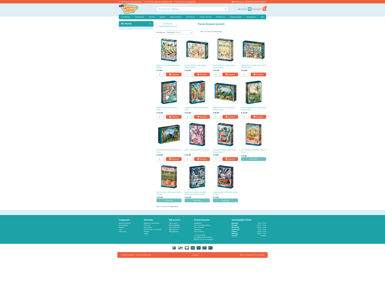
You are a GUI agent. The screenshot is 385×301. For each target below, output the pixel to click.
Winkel (146, 233)
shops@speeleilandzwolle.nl (203, 237)
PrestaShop (195, 255)
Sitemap (146, 231)
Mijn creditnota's (174, 227)
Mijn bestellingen (174, 225)
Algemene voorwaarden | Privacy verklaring (252, 255)
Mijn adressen (173, 229)
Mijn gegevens (173, 231)
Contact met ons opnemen (152, 229)
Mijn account (173, 223)
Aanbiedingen (123, 225)
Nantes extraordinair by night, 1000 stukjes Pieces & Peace (195, 193)
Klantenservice (238, 2)
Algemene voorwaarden (151, 223)
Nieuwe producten (125, 223)
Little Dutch (122, 231)
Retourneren (148, 227)
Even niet (253, 159)
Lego (120, 229)
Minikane (122, 227)
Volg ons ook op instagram (256, 2)
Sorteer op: (160, 32)
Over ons (147, 225)
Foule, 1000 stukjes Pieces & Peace (197, 150)
